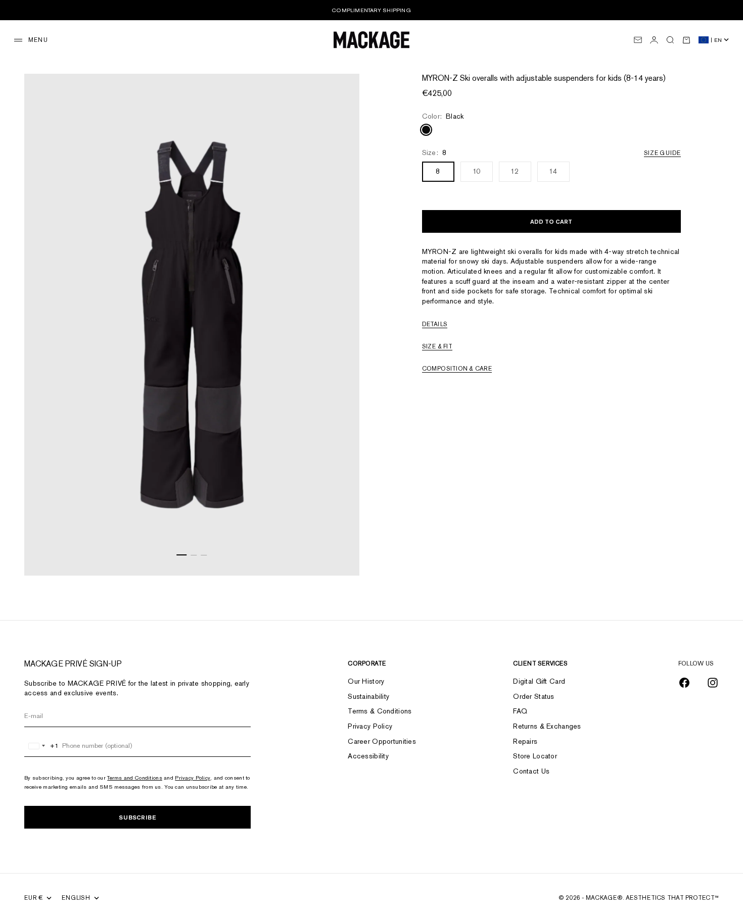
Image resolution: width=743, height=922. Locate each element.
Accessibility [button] (368, 755)
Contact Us (531, 771)
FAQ (520, 710)
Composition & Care (457, 369)
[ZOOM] (339, 555)
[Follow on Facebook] (684, 683)
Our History (366, 681)
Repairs (525, 741)
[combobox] (42, 746)
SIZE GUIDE (662, 153)
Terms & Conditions (379, 710)
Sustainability (368, 696)
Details (435, 324)
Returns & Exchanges (547, 726)
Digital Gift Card (539, 681)
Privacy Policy (192, 777)
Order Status (533, 696)
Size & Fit (437, 346)
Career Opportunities (382, 741)
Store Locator (535, 755)
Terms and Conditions (134, 777)
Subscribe (137, 817)
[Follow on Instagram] (713, 683)
